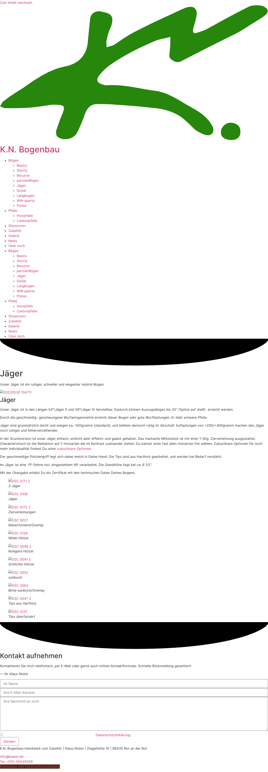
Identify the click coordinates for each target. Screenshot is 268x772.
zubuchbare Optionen (74, 448)
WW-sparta (26, 200)
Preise (21, 205)
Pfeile (12, 210)
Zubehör (15, 231)
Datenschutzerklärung (113, 735)
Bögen (13, 160)
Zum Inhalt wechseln (16, 2)
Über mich (16, 246)
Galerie (13, 236)
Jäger (21, 185)
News (12, 241)
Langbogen (26, 195)
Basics (22, 165)
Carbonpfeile (27, 221)
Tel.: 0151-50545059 (16, 761)
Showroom (17, 226)
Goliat (21, 190)
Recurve (23, 175)
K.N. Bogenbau (30, 149)
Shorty (22, 170)
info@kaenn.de (11, 756)
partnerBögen (28, 180)
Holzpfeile (25, 216)
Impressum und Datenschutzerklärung (30, 766)
